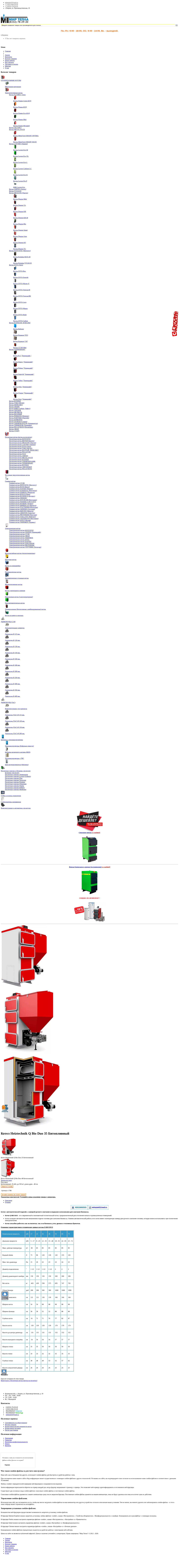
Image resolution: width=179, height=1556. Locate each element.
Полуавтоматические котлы (15, 603)
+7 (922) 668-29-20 (11, 4)
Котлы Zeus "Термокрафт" (22, 399)
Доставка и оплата (11, 64)
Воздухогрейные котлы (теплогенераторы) (20, 553)
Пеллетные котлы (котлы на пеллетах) (18, 437)
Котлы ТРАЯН (14, 407)
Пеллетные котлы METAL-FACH (21, 458)
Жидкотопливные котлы (13, 584)
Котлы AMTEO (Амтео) (17, 189)
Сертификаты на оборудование (16, 1423)
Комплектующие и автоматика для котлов (16, 808)
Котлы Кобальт (18, 329)
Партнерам (9, 1438)
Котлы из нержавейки (13, 566)
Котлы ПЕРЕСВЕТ (16, 405)
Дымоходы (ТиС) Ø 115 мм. (15, 715)
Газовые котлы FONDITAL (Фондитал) (23, 490)
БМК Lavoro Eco (19, 187)
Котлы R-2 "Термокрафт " (22, 356)
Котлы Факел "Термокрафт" (23, 362)
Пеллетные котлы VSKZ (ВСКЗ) (20, 448)
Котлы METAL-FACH (17, 129)
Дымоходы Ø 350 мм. (12, 690)
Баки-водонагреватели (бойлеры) (16, 765)
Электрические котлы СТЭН (19, 534)
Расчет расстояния (11, 1430)
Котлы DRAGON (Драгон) (18, 193)
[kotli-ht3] (8, 1156)
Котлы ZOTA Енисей (20, 277)
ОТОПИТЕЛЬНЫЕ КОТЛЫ (11, 80)
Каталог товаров (11, 59)
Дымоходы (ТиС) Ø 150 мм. (15, 727)
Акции (7, 55)
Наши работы (10, 60)
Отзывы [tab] (8, 1202)
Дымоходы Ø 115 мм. (12, 634)
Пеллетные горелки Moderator (15, 789)
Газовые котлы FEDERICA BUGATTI (22, 502)
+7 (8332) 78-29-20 (11, 6)
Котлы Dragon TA (19, 205)
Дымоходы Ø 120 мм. (12, 640)
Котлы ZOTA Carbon (20, 321)
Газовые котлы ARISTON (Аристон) (22, 513)
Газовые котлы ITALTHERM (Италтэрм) (23, 507)
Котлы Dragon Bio (19, 224)
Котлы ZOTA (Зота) (16, 265)
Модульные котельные (13, 87)
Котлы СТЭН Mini (19, 348)
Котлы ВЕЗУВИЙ (15, 414)
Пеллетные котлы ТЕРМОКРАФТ (21, 463)
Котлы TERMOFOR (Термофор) (20, 425)
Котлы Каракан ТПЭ (20, 335)
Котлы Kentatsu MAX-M (21, 257)
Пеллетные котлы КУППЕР (19, 459)
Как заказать (9, 62)
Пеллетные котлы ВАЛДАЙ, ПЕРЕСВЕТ (24, 450)
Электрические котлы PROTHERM (21, 545)
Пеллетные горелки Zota (13, 778)
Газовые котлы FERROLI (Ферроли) (22, 492)
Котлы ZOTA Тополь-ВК (22, 296)
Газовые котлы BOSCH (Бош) (19, 494)
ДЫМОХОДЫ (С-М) (8, 622)
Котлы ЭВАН (14, 429)
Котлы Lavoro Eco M (20, 150)
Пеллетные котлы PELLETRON (20, 469)
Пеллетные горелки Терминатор (16, 774)
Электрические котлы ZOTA (19, 540)
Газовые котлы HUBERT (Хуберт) (21, 504)
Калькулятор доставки (13, 1428)
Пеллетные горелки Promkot (15, 782)
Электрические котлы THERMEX (21, 538)
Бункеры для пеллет (12, 773)
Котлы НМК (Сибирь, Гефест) (19, 408)
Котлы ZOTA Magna (20, 308)
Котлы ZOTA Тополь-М (21, 290)
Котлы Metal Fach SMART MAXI (25, 142)
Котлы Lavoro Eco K (20, 175)
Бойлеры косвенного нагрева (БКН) (17, 752)
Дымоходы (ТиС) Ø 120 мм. (15, 721)
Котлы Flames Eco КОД (21, 113)
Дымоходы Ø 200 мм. (12, 671)
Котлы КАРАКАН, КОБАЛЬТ (19, 323)
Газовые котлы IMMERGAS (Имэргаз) (22, 505)
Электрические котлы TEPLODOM (21, 543)
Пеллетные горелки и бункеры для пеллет (16, 771)
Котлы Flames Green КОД (22, 101)
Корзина (8, 1446)
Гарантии (8, 1440)
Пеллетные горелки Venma (14, 786)
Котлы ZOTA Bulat (20, 315)
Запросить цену (6, 1180)
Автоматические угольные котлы (17, 578)
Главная (8, 51)
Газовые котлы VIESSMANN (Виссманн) (23, 518)
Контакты (8, 57)
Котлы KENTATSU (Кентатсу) (20, 251)
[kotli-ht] (8, 1177)
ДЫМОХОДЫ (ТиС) (8, 702)
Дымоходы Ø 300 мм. (12, 684)
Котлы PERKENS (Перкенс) (19, 416)
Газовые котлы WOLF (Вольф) (20, 520)
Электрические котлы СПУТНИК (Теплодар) (25, 547)
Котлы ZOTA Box (19, 271)
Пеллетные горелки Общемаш (15, 784)
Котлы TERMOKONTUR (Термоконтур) (23, 423)
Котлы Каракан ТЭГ (20, 341)
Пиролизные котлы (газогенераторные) (19, 597)
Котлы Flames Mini (19, 119)
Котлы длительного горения (15, 591)
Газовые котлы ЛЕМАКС (18, 498)
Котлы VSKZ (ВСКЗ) (16, 403)
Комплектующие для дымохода (16, 709)
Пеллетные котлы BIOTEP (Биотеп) (21, 441)
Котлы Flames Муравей (21, 126)
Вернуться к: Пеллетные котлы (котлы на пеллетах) (19, 1380)
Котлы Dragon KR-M (20, 218)
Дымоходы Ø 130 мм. (12, 646)
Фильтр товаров (10, 1424)
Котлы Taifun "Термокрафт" (23, 380)
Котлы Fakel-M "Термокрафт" (23, 374)
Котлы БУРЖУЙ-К (15, 420)
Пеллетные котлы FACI (17, 454)
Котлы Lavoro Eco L (20, 162)
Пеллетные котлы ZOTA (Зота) (20, 446)
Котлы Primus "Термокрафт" (23, 368)
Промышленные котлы (13, 572)
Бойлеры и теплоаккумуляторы (12, 740)
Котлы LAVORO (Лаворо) (18, 144)
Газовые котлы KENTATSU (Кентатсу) (23, 485)
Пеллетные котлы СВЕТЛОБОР (20, 467)
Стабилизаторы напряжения (11, 802)
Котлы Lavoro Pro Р (20, 181)
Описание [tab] (8, 1200)
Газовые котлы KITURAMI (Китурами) (23, 500)
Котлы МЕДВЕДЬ (15, 412)
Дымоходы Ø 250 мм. (12, 678)
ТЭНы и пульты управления (11, 796)
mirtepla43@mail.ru (11, 2)
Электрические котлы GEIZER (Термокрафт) (25, 532)
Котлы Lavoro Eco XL (21, 156)
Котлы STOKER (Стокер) (18, 421)
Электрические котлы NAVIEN (20, 541)
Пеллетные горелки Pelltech (15, 788)
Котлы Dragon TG (19, 249)
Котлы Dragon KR (19, 211)
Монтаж (8, 66)
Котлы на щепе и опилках (14, 615)
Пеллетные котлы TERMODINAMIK (22, 461)
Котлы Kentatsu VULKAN (22, 263)
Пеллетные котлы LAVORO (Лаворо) (22, 444)
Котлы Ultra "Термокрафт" (22, 387)
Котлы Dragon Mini (20, 199)
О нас (7, 68)
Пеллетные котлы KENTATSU (20, 439)
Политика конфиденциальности (16, 1442)
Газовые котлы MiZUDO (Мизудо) (21, 511)
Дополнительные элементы (14, 628)
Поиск (7, 1444)
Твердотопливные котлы (13, 93)
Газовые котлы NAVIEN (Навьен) (21, 489)
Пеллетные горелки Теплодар (15, 780)
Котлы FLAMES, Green (17, 95)
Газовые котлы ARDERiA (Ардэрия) (22, 509)
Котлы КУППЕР (15, 401)
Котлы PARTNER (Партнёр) (19, 418)
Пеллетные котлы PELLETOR (20, 452)
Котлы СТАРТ (14, 431)
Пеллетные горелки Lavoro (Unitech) (18, 776)
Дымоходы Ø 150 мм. (12, 653)
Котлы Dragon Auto (20, 236)
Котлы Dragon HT (19, 243)
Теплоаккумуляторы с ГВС (14, 758)
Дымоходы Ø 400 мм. (12, 696)
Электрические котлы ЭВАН (19, 536)
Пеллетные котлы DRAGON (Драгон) (22, 443)
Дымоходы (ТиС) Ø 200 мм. (15, 733)
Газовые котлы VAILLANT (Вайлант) (22, 517)
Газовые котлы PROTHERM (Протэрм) (23, 515)
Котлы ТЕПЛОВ (15, 410)
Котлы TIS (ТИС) (15, 128)
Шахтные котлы (10, 559)
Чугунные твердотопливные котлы (17, 475)
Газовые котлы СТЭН (17, 483)
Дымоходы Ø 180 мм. (12, 665)
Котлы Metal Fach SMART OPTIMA (26, 136)
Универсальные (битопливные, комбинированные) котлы (25, 609)
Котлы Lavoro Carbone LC (22, 169)
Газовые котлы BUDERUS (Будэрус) (22, 496)
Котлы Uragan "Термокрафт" (23, 393)
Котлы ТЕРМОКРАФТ (17, 349)
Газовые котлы (10, 481)
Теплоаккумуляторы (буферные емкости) (19, 746)
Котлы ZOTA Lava (19, 302)
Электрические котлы (12, 528)
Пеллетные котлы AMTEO (18, 456)
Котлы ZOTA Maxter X (21, 284)
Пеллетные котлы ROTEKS (19, 465)
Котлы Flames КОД (20, 107)
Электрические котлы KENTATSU (21, 530)
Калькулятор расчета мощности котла (18, 1426)
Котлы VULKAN (15, 191)
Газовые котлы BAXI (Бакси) (19, 487)
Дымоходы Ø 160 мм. (12, 659)
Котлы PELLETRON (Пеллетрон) (21, 427)
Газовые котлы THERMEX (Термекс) (22, 522)
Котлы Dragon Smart (20, 230)
